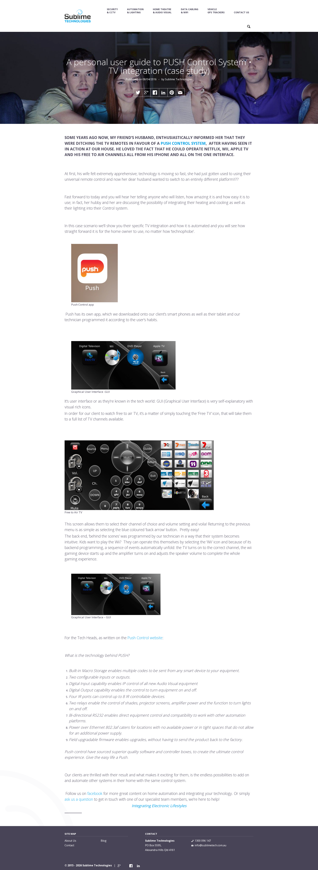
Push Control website (145, 637)
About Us (70, 840)
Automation (135, 11)
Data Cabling (189, 11)
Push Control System (183, 143)
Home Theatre (162, 11)
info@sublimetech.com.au (210, 845)
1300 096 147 (203, 840)
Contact (69, 845)
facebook (95, 793)
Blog (103, 840)
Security (112, 11)
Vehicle (216, 11)
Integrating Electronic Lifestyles (159, 805)
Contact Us (241, 12)
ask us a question (79, 799)
